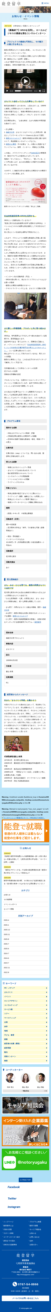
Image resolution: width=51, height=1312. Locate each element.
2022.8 (6, 972)
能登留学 (38, 622)
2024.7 (6, 953)
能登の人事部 (11, 144)
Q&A (31, 1241)
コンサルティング (11, 1005)
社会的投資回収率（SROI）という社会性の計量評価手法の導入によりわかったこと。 (25, 347)
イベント (7, 996)
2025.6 (6, 949)
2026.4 (6, 920)
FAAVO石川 (35, 153)
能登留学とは (8, 1226)
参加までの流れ (9, 1241)
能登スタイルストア (13, 138)
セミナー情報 (9, 909)
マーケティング (10, 1018)
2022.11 (7, 968)
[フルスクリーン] (44, 91)
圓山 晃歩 (25, 1087)
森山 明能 (40, 1087)
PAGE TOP (26, 1180)
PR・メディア (9, 988)
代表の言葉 (7, 1229)
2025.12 (7, 930)
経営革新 (7, 1048)
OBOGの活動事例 (10, 1245)
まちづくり (8, 992)
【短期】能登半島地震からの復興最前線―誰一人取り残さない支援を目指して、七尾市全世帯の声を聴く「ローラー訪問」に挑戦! (25, 858)
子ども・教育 (9, 1035)
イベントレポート (10, 904)
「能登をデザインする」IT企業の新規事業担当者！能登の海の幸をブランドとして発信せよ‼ (25, 870)
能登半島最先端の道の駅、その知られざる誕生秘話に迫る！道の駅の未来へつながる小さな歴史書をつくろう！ (24, 880)
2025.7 (6, 944)
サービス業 (8, 1009)
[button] (25, 81)
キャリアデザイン (11, 1001)
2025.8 (6, 939)
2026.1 (6, 925)
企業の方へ (34, 1245)
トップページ (8, 1222)
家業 (6, 1039)
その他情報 (8, 899)
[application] (25, 81)
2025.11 (7, 934)
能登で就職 (34, 1226)
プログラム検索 (35, 1222)
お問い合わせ (34, 1237)
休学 (6, 1026)
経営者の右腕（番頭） (12, 1043)
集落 (6, 1061)
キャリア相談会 (35, 1229)
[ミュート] (40, 91)
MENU (46, 3)
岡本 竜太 (10, 1087)
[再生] (7, 91)
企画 (6, 1022)
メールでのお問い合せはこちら (25, 1298)
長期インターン (10, 1056)
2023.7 (6, 963)
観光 (6, 1052)
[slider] (23, 90)
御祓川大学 (10, 132)
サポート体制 (8, 1233)
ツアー (6, 1014)
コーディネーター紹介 (11, 1237)
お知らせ (7, 895)
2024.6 (6, 958)
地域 (6, 1031)
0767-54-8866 (28, 1284)
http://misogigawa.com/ (25, 1274)
